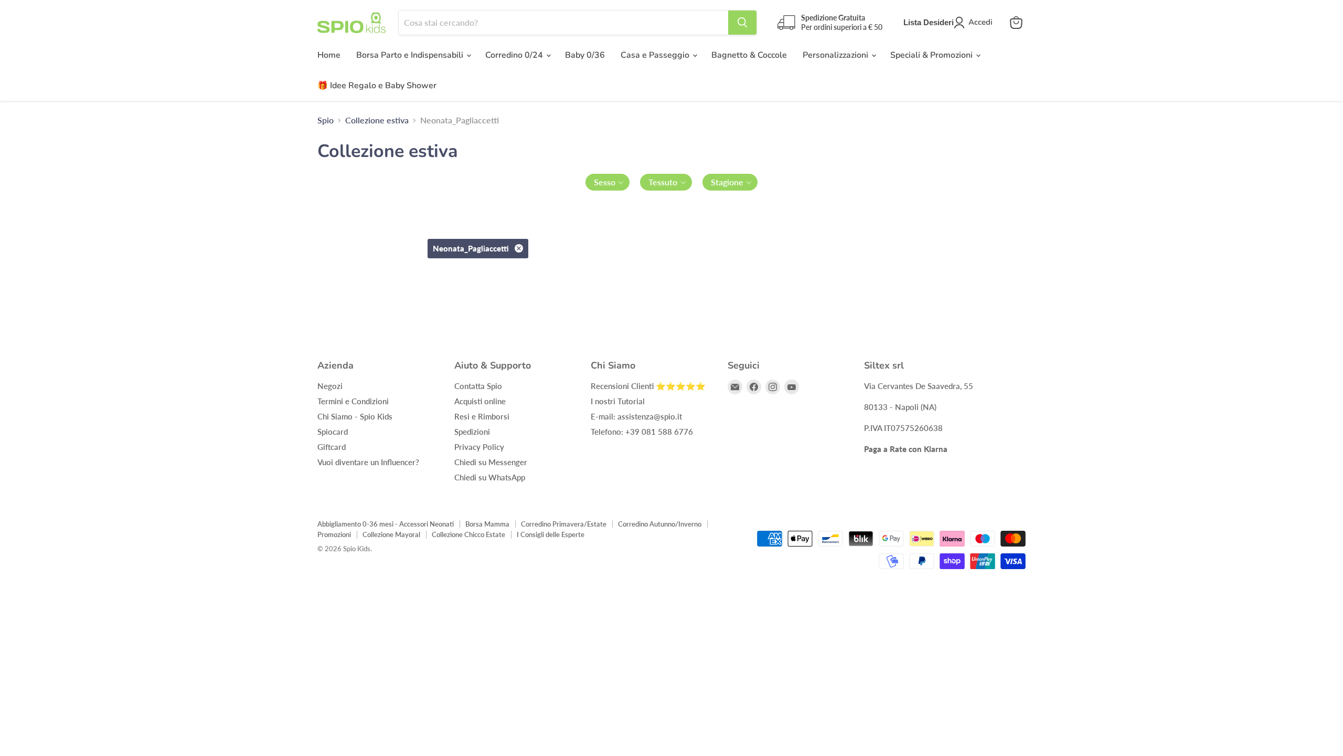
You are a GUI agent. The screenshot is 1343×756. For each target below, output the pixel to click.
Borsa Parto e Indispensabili (410, 55)
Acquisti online (480, 401)
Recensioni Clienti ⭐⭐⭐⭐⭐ (648, 386)
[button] (607, 182)
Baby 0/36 (585, 55)
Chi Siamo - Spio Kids (354, 416)
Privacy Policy (479, 447)
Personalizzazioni (836, 55)
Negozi (330, 386)
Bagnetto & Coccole (749, 55)
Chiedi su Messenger (490, 462)
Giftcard (331, 447)
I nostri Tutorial (618, 401)
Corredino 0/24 (515, 55)
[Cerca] (742, 22)
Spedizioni (472, 431)
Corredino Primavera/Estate (563, 524)
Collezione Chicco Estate (468, 534)
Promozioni (334, 534)
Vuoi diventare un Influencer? (368, 462)
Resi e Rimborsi (481, 416)
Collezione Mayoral (391, 534)
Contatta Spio (478, 386)
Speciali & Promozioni (932, 55)
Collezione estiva (377, 120)
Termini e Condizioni (353, 401)
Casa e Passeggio (656, 55)
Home (328, 55)
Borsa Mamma (487, 524)
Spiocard (332, 431)
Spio (325, 120)
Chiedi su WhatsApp (489, 477)
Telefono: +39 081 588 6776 (642, 431)
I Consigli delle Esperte (550, 534)
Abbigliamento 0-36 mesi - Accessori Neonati (385, 524)
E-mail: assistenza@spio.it (636, 416)
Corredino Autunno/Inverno (659, 524)
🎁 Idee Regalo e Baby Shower (376, 85)
